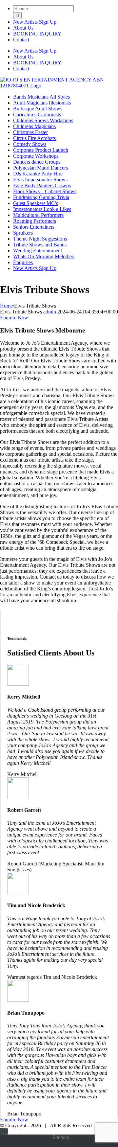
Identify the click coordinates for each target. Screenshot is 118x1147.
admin (49, 311)
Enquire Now (14, 317)
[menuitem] (65, 22)
